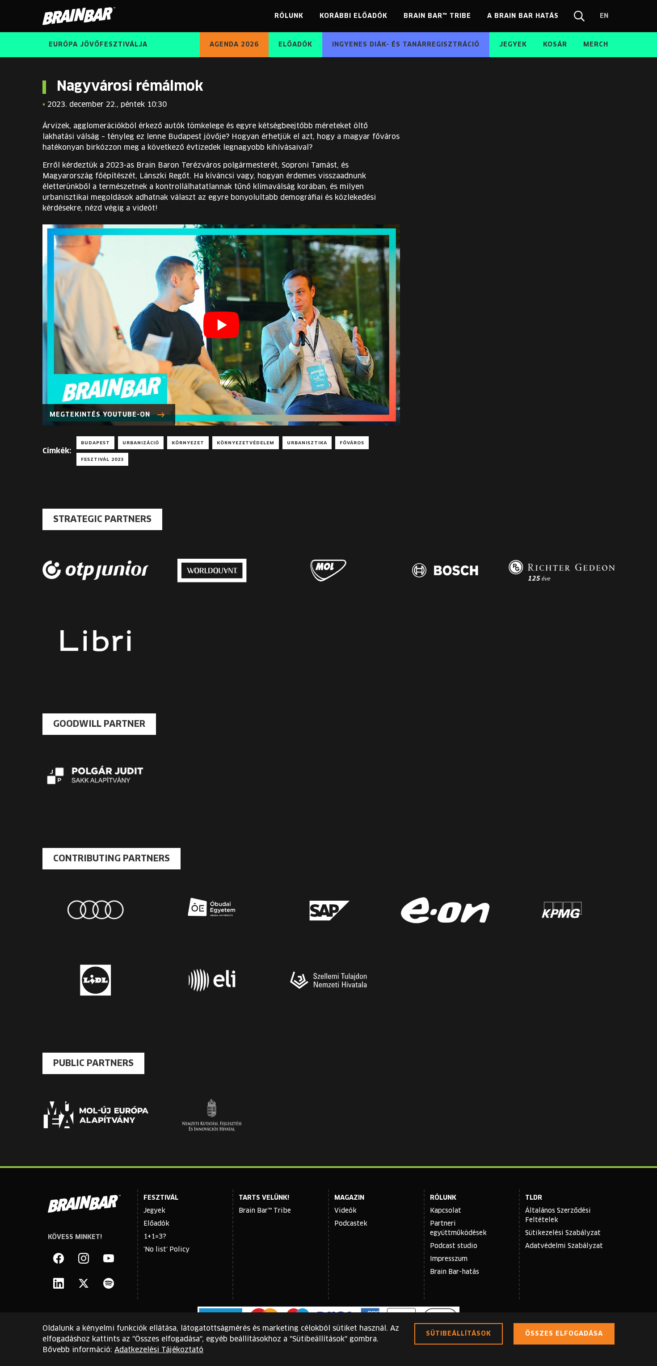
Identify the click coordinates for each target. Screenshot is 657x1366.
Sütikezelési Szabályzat (563, 1233)
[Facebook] (58, 1258)
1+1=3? (154, 1237)
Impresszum (448, 1259)
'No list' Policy (166, 1250)
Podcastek (350, 1224)
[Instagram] (83, 1258)
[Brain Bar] (81, 16)
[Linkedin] (58, 1283)
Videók (345, 1211)
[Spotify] (108, 1283)
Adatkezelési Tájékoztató (158, 1349)
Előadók (156, 1224)
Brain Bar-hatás (454, 1272)
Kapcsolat (445, 1211)
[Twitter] (83, 1283)
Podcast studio (453, 1246)
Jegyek (154, 1211)
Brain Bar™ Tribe (265, 1211)
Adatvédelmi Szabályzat (564, 1246)
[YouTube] (108, 1258)
